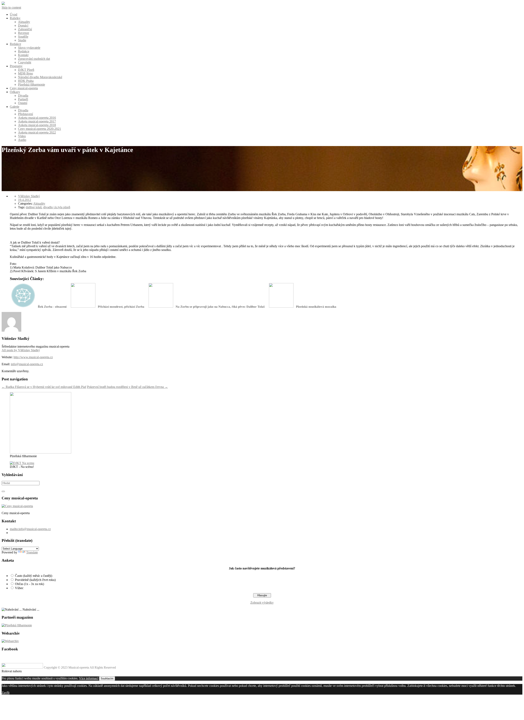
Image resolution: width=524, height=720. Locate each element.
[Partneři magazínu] (17, 625)
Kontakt (23, 55)
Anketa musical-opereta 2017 (37, 121)
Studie (22, 40)
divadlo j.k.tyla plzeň (56, 207)
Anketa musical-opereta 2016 (37, 117)
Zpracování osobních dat (34, 58)
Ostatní (22, 103)
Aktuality (24, 22)
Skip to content (11, 7)
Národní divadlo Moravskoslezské (40, 77)
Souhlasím (107, 678)
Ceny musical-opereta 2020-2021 (39, 128)
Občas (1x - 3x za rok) (29, 584)
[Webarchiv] (10, 641)
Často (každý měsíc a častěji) (33, 575)
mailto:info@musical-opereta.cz (30, 529)
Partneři (23, 99)
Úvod (13, 14)
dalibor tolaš (34, 207)
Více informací (88, 678)
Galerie (14, 106)
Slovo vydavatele (29, 47)
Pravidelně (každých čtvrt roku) (35, 580)
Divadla (23, 95)
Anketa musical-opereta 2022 (37, 132)
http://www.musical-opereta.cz (33, 357)
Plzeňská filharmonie (31, 84)
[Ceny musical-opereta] (17, 506)
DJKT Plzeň (26, 69)
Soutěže (23, 36)
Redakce (15, 44)
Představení (25, 114)
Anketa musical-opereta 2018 (37, 125)
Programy (16, 66)
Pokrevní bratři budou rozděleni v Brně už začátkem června (127, 387)
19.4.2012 (24, 200)
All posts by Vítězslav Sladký (21, 350)
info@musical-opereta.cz (27, 364)
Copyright (24, 62)
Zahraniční (25, 29)
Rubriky (15, 18)
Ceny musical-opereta (24, 88)
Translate (32, 552)
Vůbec (19, 588)
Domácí (23, 25)
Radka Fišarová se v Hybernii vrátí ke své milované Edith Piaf (44, 387)
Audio (22, 140)
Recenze (23, 33)
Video (22, 136)
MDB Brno (25, 73)
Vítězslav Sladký (29, 196)
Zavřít (5, 692)
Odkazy (15, 92)
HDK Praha (26, 81)
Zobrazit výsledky (262, 602)
